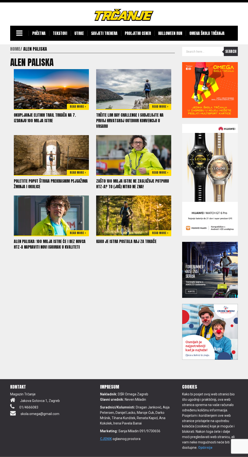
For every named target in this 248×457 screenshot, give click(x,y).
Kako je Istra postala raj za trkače (126, 241)
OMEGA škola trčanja (207, 33)
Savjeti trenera (104, 33)
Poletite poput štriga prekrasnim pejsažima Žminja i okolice (51, 183)
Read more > (78, 106)
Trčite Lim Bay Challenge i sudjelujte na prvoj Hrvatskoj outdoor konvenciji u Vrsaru (129, 120)
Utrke (79, 33)
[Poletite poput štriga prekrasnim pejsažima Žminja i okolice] (51, 155)
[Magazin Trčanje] (124, 15)
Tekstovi (60, 33)
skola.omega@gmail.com (40, 414)
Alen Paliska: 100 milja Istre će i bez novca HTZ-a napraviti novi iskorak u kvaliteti (49, 244)
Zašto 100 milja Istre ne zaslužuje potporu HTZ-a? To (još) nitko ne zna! (132, 183)
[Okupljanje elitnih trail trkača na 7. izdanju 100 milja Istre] (51, 89)
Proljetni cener (138, 33)
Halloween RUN (170, 33)
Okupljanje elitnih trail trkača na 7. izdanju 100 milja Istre (45, 117)
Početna (39, 33)
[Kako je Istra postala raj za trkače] (133, 215)
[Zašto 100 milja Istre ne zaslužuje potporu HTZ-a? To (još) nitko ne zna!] (133, 155)
